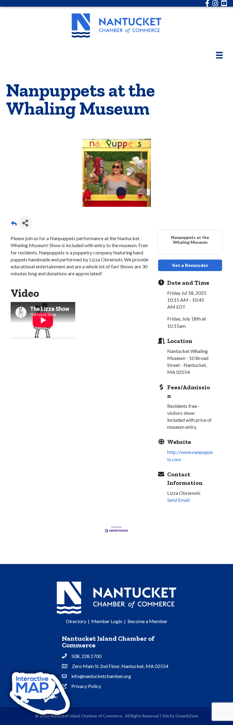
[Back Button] (14, 225)
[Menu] (219, 55)
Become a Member (147, 621)
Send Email (178, 500)
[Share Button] (25, 223)
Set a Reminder (190, 265)
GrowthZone (186, 715)
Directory (76, 621)
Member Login (106, 621)
